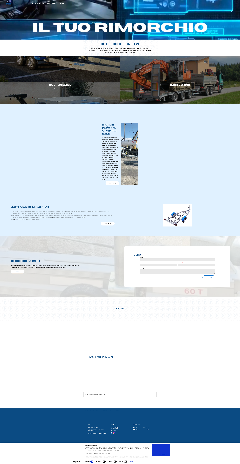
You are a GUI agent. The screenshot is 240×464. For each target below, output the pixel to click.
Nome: (141, 257)
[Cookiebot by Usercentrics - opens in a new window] (76, 461)
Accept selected (161, 449)
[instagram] (114, 433)
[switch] (104, 461)
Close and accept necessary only (161, 454)
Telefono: (180, 262)
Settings (131, 461)
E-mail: (141, 262)
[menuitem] (32, 4)
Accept (161, 445)
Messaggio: (142, 268)
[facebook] (111, 433)
